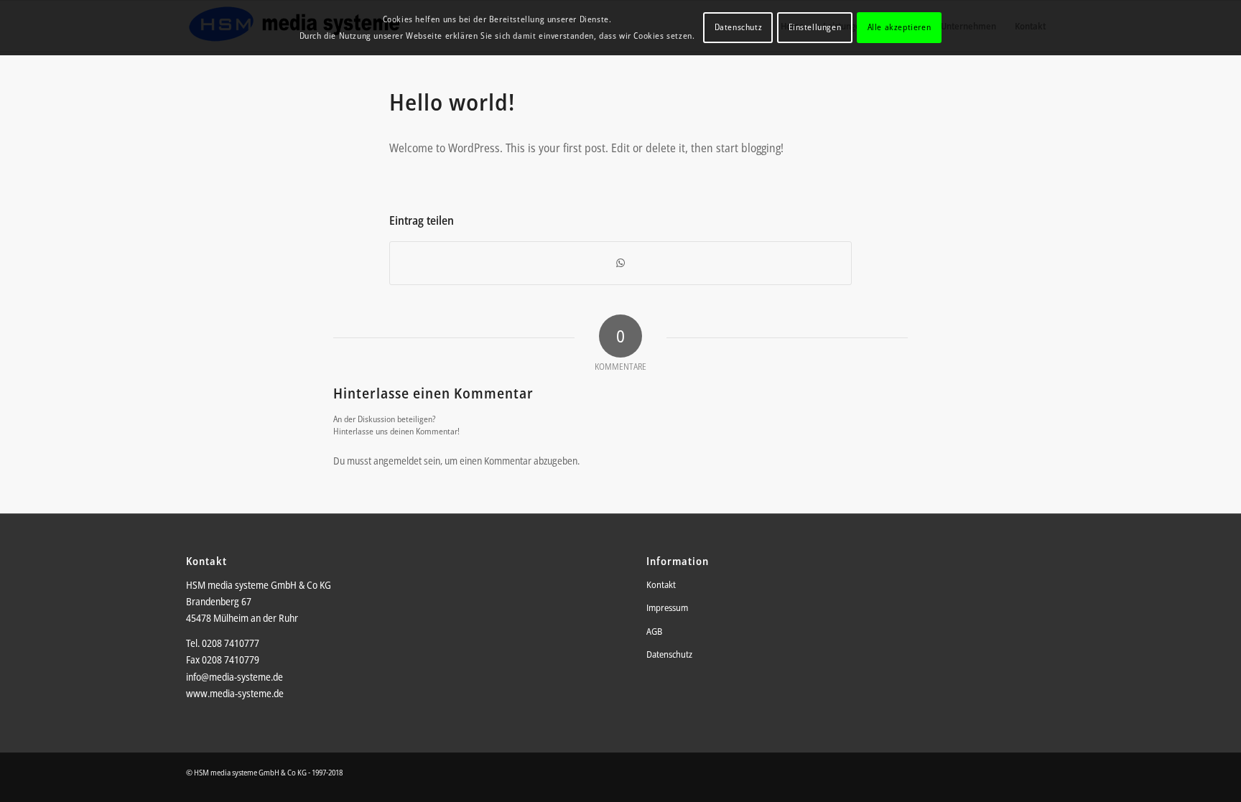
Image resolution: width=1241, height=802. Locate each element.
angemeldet (397, 460)
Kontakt (661, 584)
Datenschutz (669, 654)
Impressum (667, 607)
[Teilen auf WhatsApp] (620, 263)
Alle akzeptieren (899, 27)
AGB (654, 631)
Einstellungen (815, 27)
